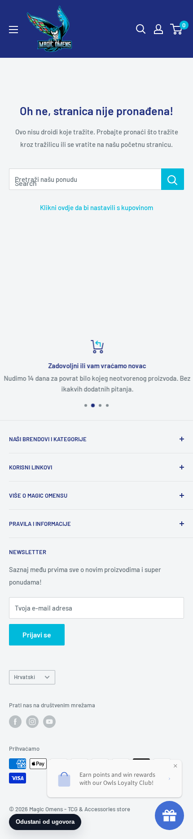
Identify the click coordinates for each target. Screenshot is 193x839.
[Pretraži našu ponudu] (172, 179)
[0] (176, 29)
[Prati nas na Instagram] (32, 721)
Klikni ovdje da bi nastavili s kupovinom (96, 207)
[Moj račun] (158, 29)
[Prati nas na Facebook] (15, 721)
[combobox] (85, 179)
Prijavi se (36, 634)
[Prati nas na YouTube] (49, 721)
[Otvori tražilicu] (141, 29)
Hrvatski (24, 676)
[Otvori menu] (13, 29)
